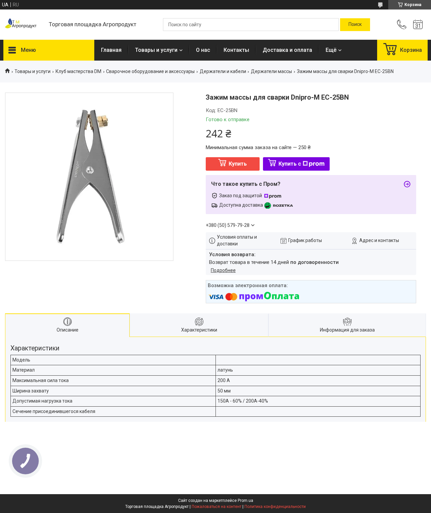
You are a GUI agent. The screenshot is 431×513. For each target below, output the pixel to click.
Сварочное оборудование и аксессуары (150, 71)
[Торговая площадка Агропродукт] (23, 24)
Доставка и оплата (287, 50)
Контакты (236, 50)
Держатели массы (271, 71)
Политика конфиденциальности (275, 506)
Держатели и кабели (223, 71)
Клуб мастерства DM (78, 71)
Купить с (289, 164)
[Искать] (355, 24)
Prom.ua (245, 500)
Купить (238, 164)
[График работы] (418, 24)
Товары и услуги (156, 50)
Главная (111, 50)
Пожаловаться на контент (216, 506)
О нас (203, 50)
